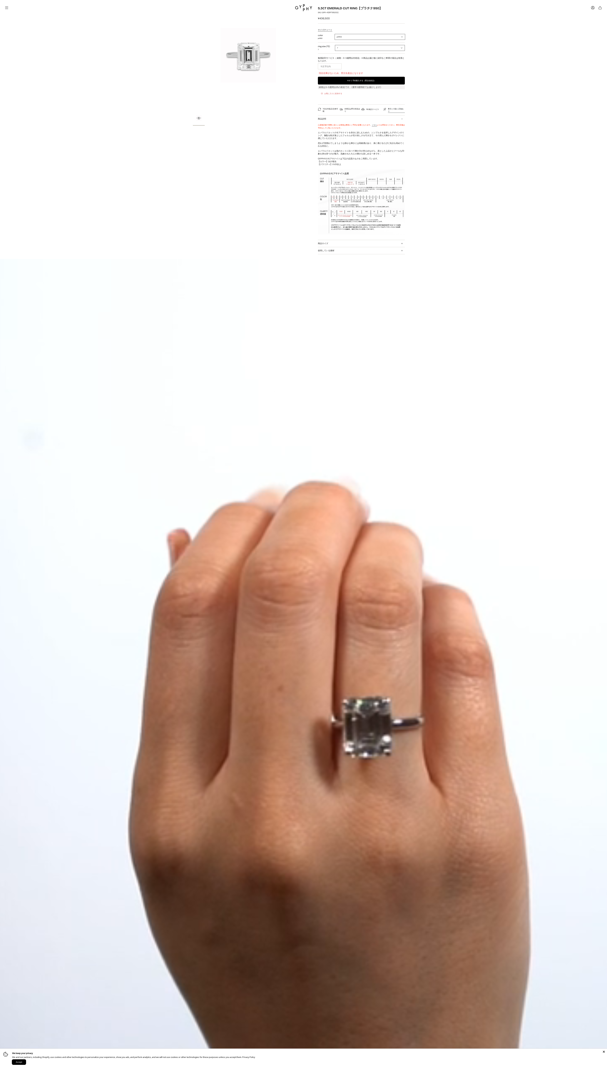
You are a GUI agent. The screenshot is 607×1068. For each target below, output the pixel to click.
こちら (374, 125)
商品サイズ (323, 243)
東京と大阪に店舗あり (396, 110)
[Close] (603, 1051)
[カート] (600, 7)
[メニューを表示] (6, 7)
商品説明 (322, 118)
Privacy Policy (248, 1057)
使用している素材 (326, 250)
